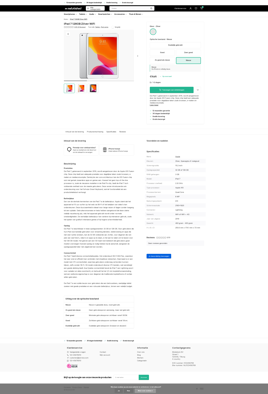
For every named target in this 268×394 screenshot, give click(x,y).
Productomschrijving (95, 132)
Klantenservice (180, 8)
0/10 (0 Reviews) (80, 27)
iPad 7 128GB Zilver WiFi (78, 19)
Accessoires (119, 14)
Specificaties (111, 132)
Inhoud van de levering (74, 132)
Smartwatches (104, 14)
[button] (137, 56)
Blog (139, 355)
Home (66, 19)
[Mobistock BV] (73, 8)
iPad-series (104, 27)
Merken (140, 358)
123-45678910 (75, 355)
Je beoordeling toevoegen (158, 256)
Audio (91, 14)
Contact (103, 352)
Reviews (122, 132)
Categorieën (142, 361)
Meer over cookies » (145, 391)
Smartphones (69, 14)
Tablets (82, 14)
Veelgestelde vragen (78, 352)
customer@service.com (79, 358)
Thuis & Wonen (135, 14)
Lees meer (154, 105)
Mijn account (105, 355)
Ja (119, 391)
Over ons (140, 352)
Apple (177, 157)
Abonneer (144, 377)
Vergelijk (117, 27)
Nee (128, 391)
